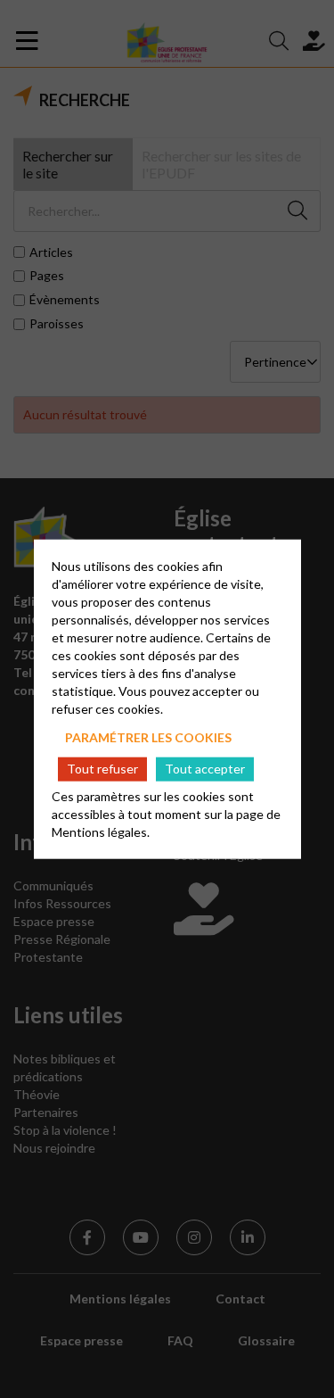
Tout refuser (102, 768)
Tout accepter (205, 768)
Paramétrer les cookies (148, 736)
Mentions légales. (101, 832)
